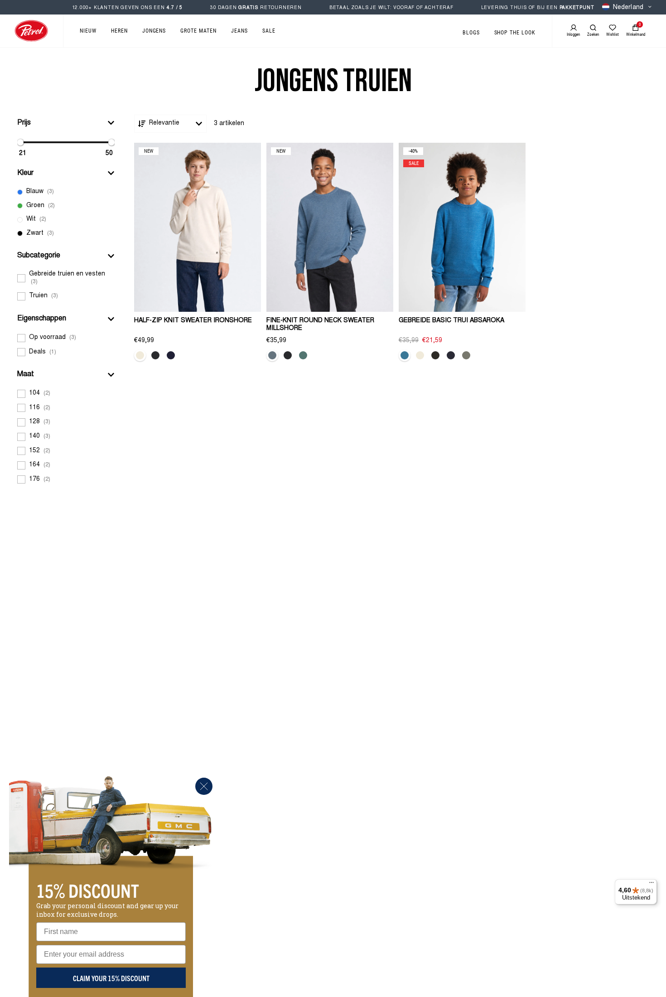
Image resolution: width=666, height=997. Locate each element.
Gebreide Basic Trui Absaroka (451, 321)
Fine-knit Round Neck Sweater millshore (320, 325)
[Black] (155, 355)
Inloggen (573, 34)
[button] (66, 123)
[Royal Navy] (451, 355)
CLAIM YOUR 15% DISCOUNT (111, 977)
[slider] (20, 142)
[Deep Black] (435, 355)
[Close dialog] (204, 786)
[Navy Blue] (171, 355)
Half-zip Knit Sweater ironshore (193, 321)
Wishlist (612, 34)
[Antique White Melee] (140, 355)
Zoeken (593, 34)
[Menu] (651, 884)
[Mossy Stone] (466, 355)
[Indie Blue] (404, 355)
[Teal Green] (303, 355)
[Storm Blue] (272, 355)
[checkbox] (66, 192)
